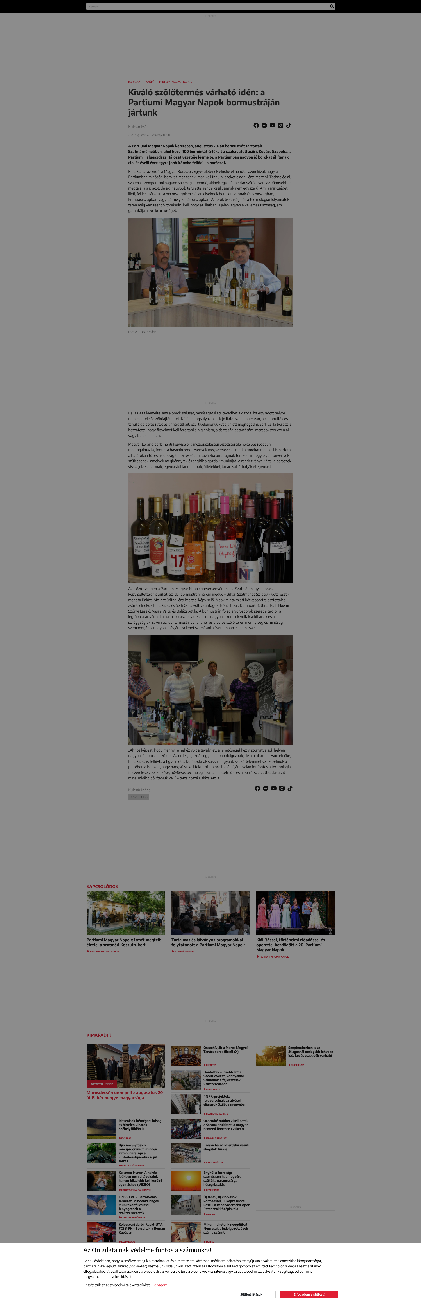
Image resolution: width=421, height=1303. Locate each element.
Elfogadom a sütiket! (309, 1294)
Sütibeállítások (251, 1294)
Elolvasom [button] (159, 1285)
